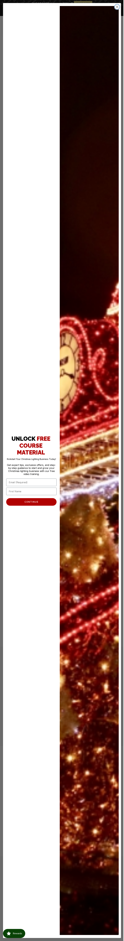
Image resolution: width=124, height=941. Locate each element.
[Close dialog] (114, 6)
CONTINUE (30, 503)
